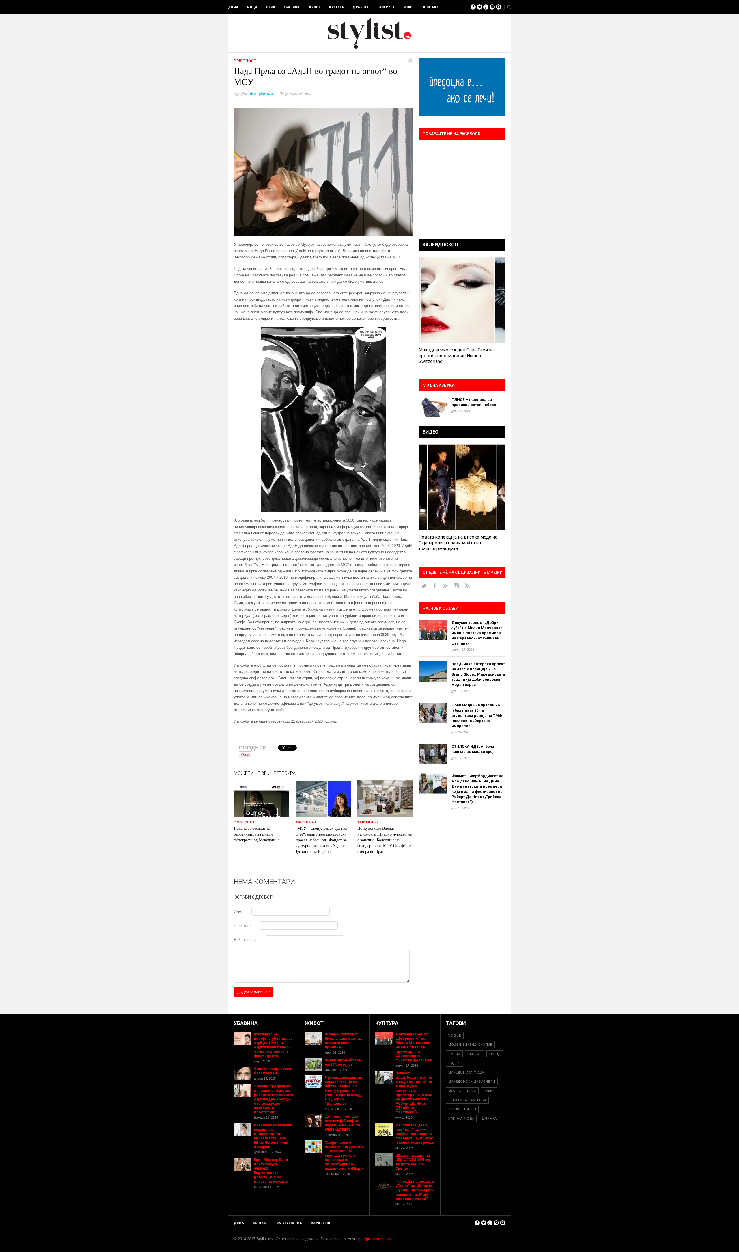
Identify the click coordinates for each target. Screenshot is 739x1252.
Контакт (430, 7)
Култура (336, 7)
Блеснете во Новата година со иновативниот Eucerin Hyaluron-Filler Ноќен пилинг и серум (273, 1136)
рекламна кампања (467, 1100)
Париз (454, 1054)
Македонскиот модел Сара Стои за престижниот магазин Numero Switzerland (456, 355)
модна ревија (462, 1091)
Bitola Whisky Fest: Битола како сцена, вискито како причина (343, 1040)
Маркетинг (321, 1223)
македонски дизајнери (471, 1081)
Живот (314, 7)
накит (489, 1091)
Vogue (454, 1035)
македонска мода (466, 1072)
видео (454, 1063)
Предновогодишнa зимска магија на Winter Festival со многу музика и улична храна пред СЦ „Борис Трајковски (343, 1090)
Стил (270, 7)
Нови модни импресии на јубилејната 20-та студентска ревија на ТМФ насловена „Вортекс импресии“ (476, 715)
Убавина (292, 7)
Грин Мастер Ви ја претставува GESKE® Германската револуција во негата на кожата (271, 1171)
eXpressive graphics (378, 1239)
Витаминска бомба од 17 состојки (343, 1062)
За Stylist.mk (289, 1223)
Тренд (495, 1054)
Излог (409, 7)
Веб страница (245, 939)
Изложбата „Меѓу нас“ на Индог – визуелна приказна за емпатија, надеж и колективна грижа (414, 1134)
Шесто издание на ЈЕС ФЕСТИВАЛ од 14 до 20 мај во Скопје (412, 1162)
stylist (243, 93)
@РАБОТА (361, 7)
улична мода (461, 1118)
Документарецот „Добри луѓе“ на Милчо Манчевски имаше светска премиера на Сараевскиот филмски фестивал (477, 632)
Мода (252, 7)
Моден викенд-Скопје (470, 1044)
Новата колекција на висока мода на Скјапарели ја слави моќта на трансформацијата (458, 542)
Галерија (386, 7)
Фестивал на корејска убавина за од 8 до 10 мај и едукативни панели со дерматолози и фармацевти (273, 1045)
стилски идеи (462, 1109)
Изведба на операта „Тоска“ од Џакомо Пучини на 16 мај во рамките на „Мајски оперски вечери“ (414, 1190)
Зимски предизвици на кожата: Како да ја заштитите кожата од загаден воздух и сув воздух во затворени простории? (273, 1099)
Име (238, 911)
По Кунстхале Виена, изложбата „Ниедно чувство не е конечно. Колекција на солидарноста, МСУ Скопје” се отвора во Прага (384, 839)
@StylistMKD (263, 93)
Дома (233, 7)
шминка (489, 1118)
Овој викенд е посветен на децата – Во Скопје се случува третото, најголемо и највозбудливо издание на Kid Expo (344, 1155)
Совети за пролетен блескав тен (272, 1071)
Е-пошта (242, 925)
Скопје (474, 1054)
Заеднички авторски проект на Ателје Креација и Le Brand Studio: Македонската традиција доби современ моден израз (478, 674)
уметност (245, 60)
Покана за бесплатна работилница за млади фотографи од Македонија (256, 833)
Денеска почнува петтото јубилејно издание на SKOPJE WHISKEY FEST (343, 1123)
